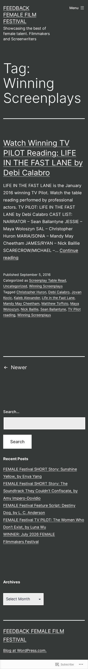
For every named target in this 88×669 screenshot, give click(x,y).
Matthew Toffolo (54, 303)
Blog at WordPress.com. (25, 650)
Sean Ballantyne (53, 309)
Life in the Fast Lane (58, 298)
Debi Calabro (59, 292)
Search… (11, 411)
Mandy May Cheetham (21, 303)
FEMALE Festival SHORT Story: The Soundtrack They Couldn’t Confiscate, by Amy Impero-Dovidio (40, 490)
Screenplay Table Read (47, 280)
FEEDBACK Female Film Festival (19, 14)
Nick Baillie (29, 309)
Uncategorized (15, 286)
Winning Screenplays (46, 286)
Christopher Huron (31, 292)
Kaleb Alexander (27, 298)
